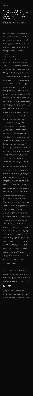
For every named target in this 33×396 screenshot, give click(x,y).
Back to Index (6, 5)
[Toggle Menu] (30, 2)
